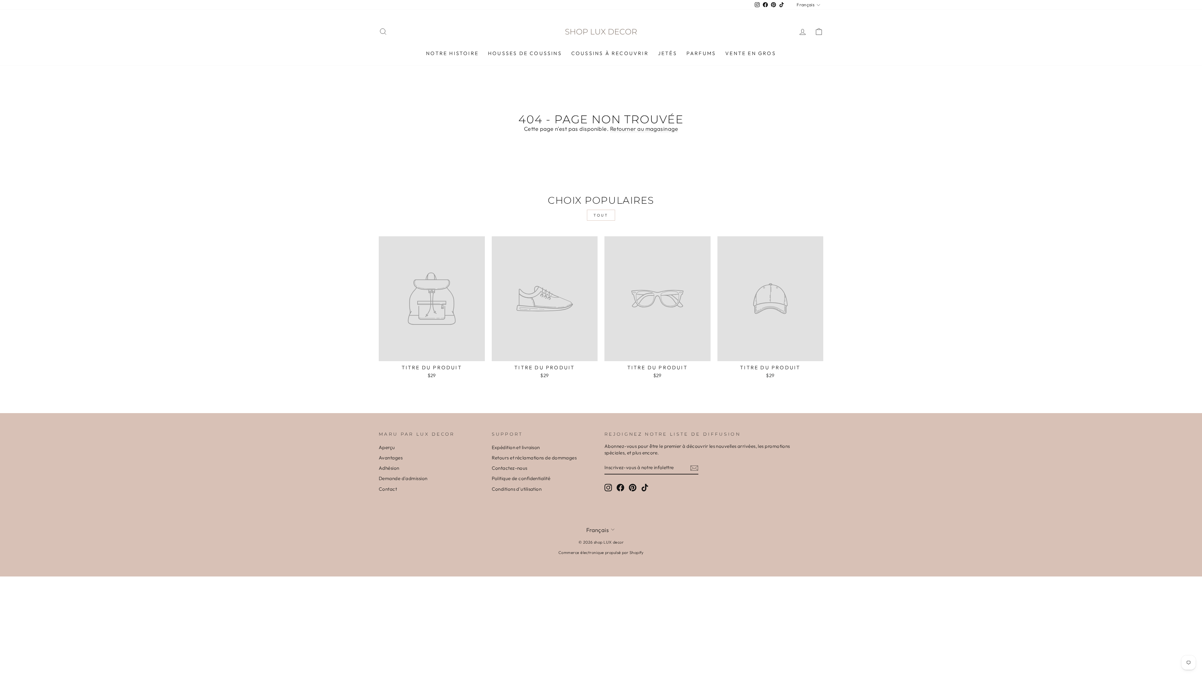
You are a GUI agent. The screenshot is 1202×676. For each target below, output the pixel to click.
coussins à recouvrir (610, 53)
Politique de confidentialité (521, 478)
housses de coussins (525, 53)
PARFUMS (701, 53)
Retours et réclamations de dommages (534, 458)
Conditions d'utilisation (517, 489)
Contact (388, 489)
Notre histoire (452, 53)
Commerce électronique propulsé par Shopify (601, 552)
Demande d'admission (403, 478)
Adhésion (389, 468)
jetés (667, 53)
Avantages (391, 458)
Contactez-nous (509, 468)
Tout (600, 215)
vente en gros (750, 53)
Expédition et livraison (516, 447)
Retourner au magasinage (644, 128)
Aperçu (387, 447)
